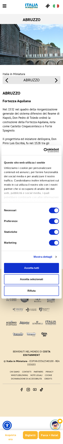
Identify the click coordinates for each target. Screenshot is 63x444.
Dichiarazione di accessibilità (26, 378)
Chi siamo (15, 371)
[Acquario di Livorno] (31, 310)
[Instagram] (28, 390)
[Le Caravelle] (18, 334)
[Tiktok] (41, 390)
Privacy (49, 371)
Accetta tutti (31, 267)
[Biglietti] (48, 6)
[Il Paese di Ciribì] (31, 334)
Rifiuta (31, 290)
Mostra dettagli (43, 256)
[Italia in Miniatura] (31, 6)
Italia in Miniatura (14, 74)
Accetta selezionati (31, 279)
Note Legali (36, 375)
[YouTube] (35, 390)
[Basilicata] (56, 82)
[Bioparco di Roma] (44, 310)
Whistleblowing (19, 375)
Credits (48, 378)
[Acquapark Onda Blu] (44, 334)
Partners (38, 371)
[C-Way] (18, 310)
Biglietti (30, 435)
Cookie (48, 375)
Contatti (26, 371)
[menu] (4, 6)
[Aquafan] (24, 323)
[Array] (6, 82)
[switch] (54, 221)
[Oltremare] (37, 323)
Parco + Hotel (49, 435)
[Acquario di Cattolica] (11, 323)
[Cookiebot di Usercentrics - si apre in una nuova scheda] (44, 150)
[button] (7, 425)
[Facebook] (21, 390)
